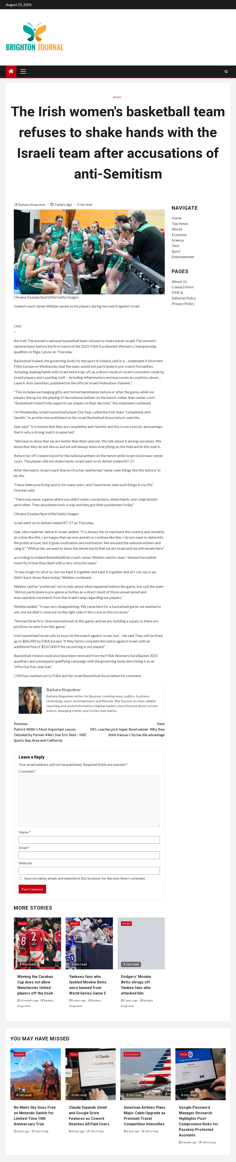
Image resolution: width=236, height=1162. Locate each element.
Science (178, 240)
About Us (179, 281)
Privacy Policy (183, 303)
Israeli (130, 340)
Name (25, 832)
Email (24, 847)
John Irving (41, 1131)
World (177, 229)
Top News (180, 223)
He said (128, 635)
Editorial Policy (184, 298)
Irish (23, 340)
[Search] (226, 71)
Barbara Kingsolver (32, 204)
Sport (117, 97)
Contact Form (183, 287)
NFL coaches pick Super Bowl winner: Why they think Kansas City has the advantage (127, 729)
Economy (179, 234)
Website (25, 863)
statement (136, 360)
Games (19, 1054)
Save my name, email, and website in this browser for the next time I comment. (85, 878)
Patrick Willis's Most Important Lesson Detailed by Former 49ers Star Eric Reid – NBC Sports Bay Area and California (50, 731)
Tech (175, 245)
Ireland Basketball (49, 557)
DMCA (177, 292)
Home (177, 218)
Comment (28, 771)
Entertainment (183, 256)
